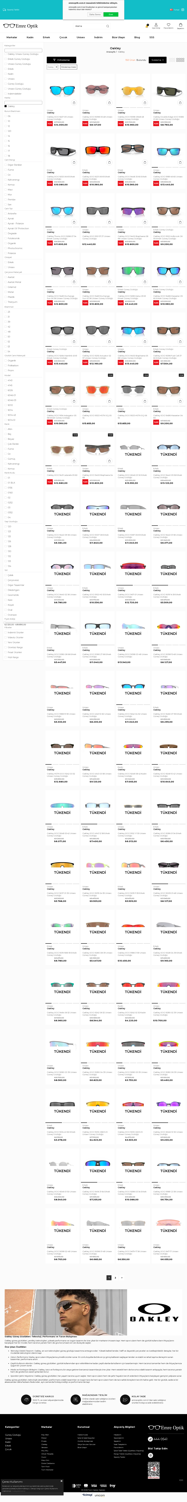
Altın (10, 429)
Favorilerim (118, 1447)
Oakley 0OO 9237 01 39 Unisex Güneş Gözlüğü (61, 894)
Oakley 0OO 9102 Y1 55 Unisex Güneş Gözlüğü (132, 834)
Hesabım (117, 1435)
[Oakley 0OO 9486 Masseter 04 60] (169, 389)
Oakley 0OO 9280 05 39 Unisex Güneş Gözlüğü (132, 1073)
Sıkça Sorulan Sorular (87, 1444)
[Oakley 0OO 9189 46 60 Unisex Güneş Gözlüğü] (169, 150)
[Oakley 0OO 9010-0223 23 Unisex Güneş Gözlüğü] (133, 1105)
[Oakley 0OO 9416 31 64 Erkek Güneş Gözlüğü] (98, 1165)
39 (9, 321)
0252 (10, 502)
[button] (119, 107)
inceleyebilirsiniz (18, 1491)
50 (9, 336)
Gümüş (11, 459)
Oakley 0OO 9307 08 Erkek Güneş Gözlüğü (95, 536)
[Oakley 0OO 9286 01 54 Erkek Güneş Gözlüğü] (169, 807)
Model (8, 375)
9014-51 (11, 420)
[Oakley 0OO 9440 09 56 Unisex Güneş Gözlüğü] (62, 508)
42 (9, 326)
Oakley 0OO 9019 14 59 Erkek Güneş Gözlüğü (167, 595)
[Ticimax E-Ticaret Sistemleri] (93, 1496)
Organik (12, 243)
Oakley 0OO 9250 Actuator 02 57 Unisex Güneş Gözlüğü (96, 356)
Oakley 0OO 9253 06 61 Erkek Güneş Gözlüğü (61, 177)
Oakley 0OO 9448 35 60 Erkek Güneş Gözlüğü (132, 177)
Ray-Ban (45, 1435)
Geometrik (13, 595)
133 (9, 561)
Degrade (12, 233)
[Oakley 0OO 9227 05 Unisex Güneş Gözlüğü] (62, 90)
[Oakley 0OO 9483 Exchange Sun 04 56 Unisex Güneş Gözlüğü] (62, 270)
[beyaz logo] (166, 1428)
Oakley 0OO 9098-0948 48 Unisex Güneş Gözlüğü (131, 118)
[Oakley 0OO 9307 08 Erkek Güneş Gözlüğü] (98, 508)
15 (9, 141)
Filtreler (8, 627)
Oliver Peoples (47, 1454)
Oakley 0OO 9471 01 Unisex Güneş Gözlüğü (130, 595)
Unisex (11, 79)
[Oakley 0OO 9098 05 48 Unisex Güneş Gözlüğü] (98, 90)
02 (9, 497)
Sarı (9, 204)
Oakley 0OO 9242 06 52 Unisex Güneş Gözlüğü (96, 1013)
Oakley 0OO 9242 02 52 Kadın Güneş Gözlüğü (132, 1013)
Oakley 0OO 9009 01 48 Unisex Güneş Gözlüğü (168, 894)
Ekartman (9, 307)
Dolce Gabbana (47, 1463)
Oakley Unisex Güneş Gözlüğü (23, 54)
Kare (10, 600)
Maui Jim (45, 1460)
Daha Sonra (95, 14)
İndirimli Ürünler (16, 632)
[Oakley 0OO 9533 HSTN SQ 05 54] (98, 389)
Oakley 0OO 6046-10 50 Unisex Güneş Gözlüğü (168, 1133)
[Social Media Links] (182, 9)
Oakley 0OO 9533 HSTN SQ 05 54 (96, 416)
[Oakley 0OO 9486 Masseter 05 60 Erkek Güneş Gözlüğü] (169, 270)
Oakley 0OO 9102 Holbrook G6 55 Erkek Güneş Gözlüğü (167, 237)
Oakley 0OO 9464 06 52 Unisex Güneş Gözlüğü (61, 1013)
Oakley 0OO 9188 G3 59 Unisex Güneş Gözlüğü (168, 1192)
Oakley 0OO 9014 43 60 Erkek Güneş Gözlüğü (61, 1133)
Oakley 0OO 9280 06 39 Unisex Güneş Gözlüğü (168, 1073)
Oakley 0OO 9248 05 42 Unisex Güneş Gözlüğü (61, 834)
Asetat (11, 277)
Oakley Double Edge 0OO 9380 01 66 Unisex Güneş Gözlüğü (168, 118)
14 (9, 136)
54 (9, 351)
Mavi (10, 189)
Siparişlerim (119, 1438)
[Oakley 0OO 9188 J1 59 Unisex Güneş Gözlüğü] (133, 926)
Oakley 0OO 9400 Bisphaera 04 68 (97, 476)
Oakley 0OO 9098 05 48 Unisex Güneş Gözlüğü (97, 118)
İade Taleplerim (120, 1444)
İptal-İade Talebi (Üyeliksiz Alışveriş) (129, 1451)
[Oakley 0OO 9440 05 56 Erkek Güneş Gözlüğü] (169, 449)
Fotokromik (14, 238)
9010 (10, 405)
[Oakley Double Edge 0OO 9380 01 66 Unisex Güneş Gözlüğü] (169, 90)
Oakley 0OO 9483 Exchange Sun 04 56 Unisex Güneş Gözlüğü (62, 297)
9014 (10, 410)
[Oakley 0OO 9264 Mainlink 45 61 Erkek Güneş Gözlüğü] (62, 329)
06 (9, 116)
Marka (7, 98)
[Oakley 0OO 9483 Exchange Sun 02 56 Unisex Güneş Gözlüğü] (98, 270)
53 (9, 346)
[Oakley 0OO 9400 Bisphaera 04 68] (98, 449)
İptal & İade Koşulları (86, 1438)
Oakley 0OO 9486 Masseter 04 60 (168, 416)
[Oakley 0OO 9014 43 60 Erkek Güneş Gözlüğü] (62, 1105)
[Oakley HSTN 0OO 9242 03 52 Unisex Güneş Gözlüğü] (62, 747)
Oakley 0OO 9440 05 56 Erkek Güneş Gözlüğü (167, 476)
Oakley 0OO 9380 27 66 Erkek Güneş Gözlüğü (96, 655)
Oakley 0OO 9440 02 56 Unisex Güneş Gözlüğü (61, 595)
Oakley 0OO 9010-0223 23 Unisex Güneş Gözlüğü (130, 1133)
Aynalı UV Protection (18, 228)
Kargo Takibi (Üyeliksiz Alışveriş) (127, 1454)
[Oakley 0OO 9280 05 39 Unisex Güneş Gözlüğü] (133, 1046)
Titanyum (12, 302)
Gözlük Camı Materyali (15, 355)
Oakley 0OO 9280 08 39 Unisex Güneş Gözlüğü (97, 954)
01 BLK (11, 482)
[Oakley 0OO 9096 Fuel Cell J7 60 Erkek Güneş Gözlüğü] (169, 329)
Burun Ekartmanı (12, 111)
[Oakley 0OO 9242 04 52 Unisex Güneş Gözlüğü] (133, 688)
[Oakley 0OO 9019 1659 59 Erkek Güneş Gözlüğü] (62, 926)
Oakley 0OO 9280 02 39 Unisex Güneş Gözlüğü (168, 1013)
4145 (10, 385)
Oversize (12, 615)
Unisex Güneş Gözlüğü (19, 64)
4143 (10, 380)
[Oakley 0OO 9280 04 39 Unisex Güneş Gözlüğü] (98, 1046)
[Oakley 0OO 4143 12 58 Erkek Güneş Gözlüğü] (98, 807)
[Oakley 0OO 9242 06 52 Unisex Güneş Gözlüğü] (98, 986)
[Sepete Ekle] (74, 103)
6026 (10, 390)
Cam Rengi (10, 160)
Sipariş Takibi (13, 9)
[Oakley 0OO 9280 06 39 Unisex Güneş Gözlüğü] (169, 1046)
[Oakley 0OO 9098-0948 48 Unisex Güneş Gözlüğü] (133, 90)
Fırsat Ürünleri (15, 652)
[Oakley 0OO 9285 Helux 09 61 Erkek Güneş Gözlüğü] (133, 270)
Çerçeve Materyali (13, 272)
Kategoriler (10, 45)
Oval (10, 610)
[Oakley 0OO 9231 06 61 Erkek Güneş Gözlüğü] (98, 150)
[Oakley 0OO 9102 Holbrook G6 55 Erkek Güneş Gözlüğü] (169, 210)
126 (9, 541)
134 (9, 566)
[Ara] (107, 26)
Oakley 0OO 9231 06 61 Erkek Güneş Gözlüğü (96, 177)
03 (9, 507)
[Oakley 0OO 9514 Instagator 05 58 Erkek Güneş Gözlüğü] (62, 389)
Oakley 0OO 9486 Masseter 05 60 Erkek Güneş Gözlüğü (168, 297)
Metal (11, 292)
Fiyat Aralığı (10, 619)
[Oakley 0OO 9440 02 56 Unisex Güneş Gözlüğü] (62, 568)
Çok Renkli (13, 444)
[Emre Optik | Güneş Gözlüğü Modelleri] (20, 26)
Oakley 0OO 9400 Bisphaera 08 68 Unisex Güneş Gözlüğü (133, 237)
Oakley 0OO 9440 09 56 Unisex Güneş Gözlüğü (62, 536)
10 (9, 121)
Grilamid (12, 287)
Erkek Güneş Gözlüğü (19, 59)
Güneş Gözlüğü (16, 84)
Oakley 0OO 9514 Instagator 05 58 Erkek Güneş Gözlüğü (61, 416)
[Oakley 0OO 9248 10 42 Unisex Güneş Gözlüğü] (169, 747)
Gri (9, 175)
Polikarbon (13, 365)
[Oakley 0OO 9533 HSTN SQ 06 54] (133, 389)
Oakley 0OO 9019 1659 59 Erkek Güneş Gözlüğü (62, 954)
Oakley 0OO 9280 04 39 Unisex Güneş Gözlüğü (97, 1073)
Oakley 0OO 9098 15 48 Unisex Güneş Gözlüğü (167, 655)
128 (9, 546)
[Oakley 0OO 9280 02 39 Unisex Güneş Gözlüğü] (169, 986)
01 (9, 478)
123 (9, 531)
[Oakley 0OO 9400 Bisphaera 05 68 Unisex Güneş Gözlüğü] (133, 329)
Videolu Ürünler (15, 637)
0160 (10, 492)
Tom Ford (45, 1466)
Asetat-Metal (14, 282)
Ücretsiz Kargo (15, 647)
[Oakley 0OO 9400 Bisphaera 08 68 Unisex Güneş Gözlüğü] (133, 210)
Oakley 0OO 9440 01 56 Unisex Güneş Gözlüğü (167, 536)
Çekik (10, 575)
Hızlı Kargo (13, 657)
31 (9, 317)
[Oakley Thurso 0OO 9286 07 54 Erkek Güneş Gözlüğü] (62, 210)
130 (9, 551)
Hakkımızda (83, 1435)
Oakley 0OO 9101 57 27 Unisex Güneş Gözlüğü (96, 237)
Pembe (11, 199)
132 (9, 556)
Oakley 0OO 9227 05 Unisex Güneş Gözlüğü (60, 118)
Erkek (11, 69)
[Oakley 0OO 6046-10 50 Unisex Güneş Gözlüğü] (169, 1105)
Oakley (11, 106)
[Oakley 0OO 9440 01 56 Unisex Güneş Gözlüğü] (169, 508)
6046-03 (12, 400)
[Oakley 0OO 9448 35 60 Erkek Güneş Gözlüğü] (133, 150)
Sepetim (117, 1441)
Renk (7, 424)
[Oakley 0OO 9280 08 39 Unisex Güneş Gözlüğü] (98, 926)
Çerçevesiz (13, 580)
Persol (43, 1438)
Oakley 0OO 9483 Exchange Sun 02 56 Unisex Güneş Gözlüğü (97, 297)
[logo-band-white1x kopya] (93, 1486)
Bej (9, 434)
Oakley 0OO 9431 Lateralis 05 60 (62, 475)
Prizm (11, 370)
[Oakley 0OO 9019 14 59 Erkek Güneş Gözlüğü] (169, 568)
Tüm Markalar (47, 1470)
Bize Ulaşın (82, 1447)
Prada (43, 1441)
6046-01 (12, 395)
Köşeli (11, 605)
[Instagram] (150, 1455)
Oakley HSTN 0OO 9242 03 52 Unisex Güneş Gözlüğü (61, 775)
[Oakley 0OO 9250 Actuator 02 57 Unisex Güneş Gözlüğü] (98, 329)
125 (9, 536)
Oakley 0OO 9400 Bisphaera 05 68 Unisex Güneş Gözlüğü (133, 356)
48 (9, 331)
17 (9, 151)
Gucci (43, 1457)
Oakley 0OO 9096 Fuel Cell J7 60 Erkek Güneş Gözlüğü (167, 356)
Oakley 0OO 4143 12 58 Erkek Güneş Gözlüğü (96, 834)
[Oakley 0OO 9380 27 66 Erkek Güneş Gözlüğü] (98, 628)
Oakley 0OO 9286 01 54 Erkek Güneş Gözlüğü (167, 834)
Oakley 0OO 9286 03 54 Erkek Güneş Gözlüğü (132, 1192)
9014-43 (12, 415)
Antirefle (12, 213)
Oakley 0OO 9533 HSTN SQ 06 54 (132, 416)
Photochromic (15, 248)
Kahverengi (13, 179)
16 (9, 146)
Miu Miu (44, 1451)
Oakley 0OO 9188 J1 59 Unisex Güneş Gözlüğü (132, 954)
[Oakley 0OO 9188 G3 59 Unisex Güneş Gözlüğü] (169, 1165)
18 (9, 156)
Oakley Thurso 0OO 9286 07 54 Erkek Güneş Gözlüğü (61, 237)
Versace (44, 1447)
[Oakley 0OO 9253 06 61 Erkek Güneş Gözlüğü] (62, 150)
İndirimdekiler (14, 93)
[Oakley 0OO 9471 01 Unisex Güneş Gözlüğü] (133, 568)
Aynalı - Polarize (16, 223)
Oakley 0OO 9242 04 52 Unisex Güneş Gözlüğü (132, 715)
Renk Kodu (10, 473)
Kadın (10, 74)
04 (9, 517)
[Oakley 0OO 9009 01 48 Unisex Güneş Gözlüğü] (169, 867)
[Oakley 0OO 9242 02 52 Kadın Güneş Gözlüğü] (133, 986)
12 (9, 126)
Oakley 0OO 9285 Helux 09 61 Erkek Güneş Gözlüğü (132, 297)
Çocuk (8, 1449)
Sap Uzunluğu (11, 521)
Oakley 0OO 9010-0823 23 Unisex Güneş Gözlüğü (95, 1133)
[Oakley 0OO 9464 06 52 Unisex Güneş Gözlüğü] (62, 986)
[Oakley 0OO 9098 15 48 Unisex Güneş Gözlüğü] (169, 628)
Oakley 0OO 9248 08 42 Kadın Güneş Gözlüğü (132, 775)
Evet (111, 14)
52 (9, 341)
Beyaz (11, 439)
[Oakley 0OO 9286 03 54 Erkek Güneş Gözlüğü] (133, 1165)
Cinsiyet (8, 257)
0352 (10, 512)
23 (9, 312)
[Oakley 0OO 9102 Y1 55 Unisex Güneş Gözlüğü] (133, 807)
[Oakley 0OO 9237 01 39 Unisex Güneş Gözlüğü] (62, 867)
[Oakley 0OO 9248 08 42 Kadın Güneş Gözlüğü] (133, 747)
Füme (11, 170)
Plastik (11, 297)
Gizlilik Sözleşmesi (85, 1441)
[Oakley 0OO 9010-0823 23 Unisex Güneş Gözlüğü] (98, 1105)
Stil (6, 570)
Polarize (12, 253)
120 (9, 131)
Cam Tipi (9, 208)
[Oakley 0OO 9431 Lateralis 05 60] (62, 449)
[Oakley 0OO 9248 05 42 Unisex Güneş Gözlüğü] (62, 807)
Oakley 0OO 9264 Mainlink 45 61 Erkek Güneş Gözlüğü (62, 356)
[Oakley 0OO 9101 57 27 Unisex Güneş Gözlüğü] (98, 210)
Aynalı (11, 218)
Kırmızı (11, 184)
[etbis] (155, 1470)
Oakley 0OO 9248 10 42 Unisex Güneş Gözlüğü (167, 775)
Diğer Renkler (15, 165)
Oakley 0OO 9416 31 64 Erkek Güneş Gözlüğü (96, 1192)
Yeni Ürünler (14, 642)
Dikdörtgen (13, 590)
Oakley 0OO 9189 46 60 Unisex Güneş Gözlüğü (167, 177)
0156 (10, 487)
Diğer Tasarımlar (16, 585)
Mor (10, 194)
